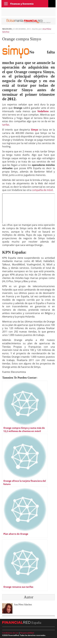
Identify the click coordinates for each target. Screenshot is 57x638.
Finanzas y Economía (21, 3)
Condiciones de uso (10, 633)
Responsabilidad (27, 633)
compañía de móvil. (42, 190)
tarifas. (6, 124)
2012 (11, 99)
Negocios (7, 29)
